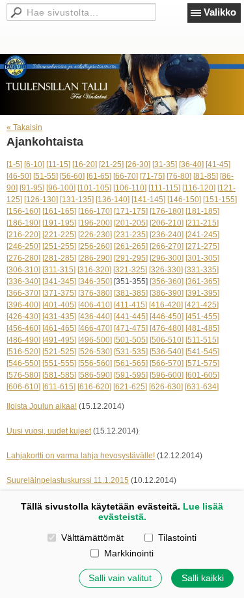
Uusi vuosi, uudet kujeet (49, 431)
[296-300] (166, 258)
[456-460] (23, 328)
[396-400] (23, 304)
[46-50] (19, 176)
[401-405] (59, 304)
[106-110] (129, 187)
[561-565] (131, 363)
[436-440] (95, 316)
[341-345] (59, 281)
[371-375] (59, 293)
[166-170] (95, 211)
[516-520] (23, 351)
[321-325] (130, 269)
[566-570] (166, 363)
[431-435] (59, 316)
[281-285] (59, 258)
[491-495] (59, 339)
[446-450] (166, 316)
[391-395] (202, 293)
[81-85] (205, 176)
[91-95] (32, 187)
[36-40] (191, 164)
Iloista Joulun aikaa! (42, 406)
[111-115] (164, 187)
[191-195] (59, 223)
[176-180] (166, 211)
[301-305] (202, 258)
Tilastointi (177, 537)
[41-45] (218, 164)
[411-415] (130, 304)
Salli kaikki (203, 578)
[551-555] (59, 363)
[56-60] (72, 176)
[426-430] (23, 316)
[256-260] (95, 246)
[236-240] (166, 234)
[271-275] (202, 246)
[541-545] (202, 351)
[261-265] (131, 246)
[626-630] (166, 386)
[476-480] (166, 328)
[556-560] (95, 363)
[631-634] (202, 386)
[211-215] (202, 223)
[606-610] (23, 386)
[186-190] (23, 223)
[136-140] (112, 199)
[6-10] (34, 164)
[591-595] (131, 375)
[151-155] (220, 199)
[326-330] (166, 269)
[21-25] (111, 164)
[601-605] (202, 375)
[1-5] (14, 164)
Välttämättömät (92, 537)
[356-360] (166, 281)
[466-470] (95, 328)
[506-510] (166, 339)
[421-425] (202, 304)
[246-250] (23, 246)
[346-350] (95, 281)
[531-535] (131, 351)
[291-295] (131, 258)
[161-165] (59, 211)
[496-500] (95, 339)
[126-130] (41, 199)
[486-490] (23, 339)
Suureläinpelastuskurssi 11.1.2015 (68, 480)
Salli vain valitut (120, 578)
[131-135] (77, 199)
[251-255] (59, 246)
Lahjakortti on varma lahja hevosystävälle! (81, 455)
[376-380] (95, 293)
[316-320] (94, 269)
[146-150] (184, 199)
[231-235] (131, 234)
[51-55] (45, 176)
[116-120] (198, 187)
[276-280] (23, 258)
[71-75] (152, 176)
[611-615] (58, 386)
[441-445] (131, 316)
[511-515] (202, 339)
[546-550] (23, 363)
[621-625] (130, 386)
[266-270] (166, 246)
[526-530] (95, 351)
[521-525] (59, 351)
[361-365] (202, 281)
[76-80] (179, 176)
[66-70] (125, 176)
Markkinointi (128, 553)
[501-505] (131, 339)
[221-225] (59, 234)
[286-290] (95, 258)
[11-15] (58, 164)
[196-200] (95, 223)
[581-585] (59, 375)
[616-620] (94, 386)
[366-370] (23, 293)
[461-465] (59, 328)
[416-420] (166, 304)
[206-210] (166, 223)
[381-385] (131, 293)
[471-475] (131, 328)
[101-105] (94, 187)
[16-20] (84, 164)
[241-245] (202, 234)
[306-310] (23, 269)
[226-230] (95, 234)
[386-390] (166, 293)
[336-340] (23, 281)
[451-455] (202, 316)
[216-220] (23, 234)
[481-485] (202, 328)
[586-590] (95, 375)
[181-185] (202, 211)
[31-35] (164, 164)
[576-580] (23, 375)
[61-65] (99, 176)
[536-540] (166, 351)
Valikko (220, 12)
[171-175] (131, 211)
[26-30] (138, 164)
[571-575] (202, 363)
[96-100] (60, 187)
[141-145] (148, 199)
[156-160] (23, 211)
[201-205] (131, 223)
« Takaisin (24, 127)
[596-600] (166, 375)
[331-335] (202, 269)
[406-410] (95, 304)
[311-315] (58, 269)
